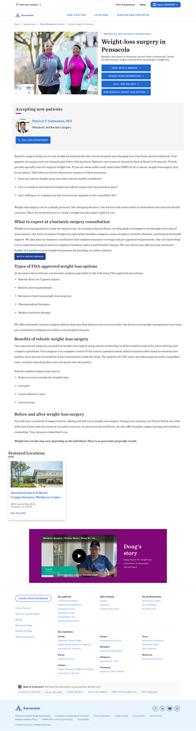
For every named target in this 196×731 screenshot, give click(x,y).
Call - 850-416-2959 (124, 84)
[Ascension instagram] (177, 708)
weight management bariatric (52, 24)
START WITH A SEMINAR (124, 68)
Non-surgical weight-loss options (124, 92)
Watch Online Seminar (30, 256)
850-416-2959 (18, 513)
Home (16, 24)
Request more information (124, 76)
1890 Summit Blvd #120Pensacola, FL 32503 (23, 505)
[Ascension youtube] (170, 708)
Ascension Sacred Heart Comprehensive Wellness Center (36, 494)
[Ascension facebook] (155, 708)
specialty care (29, 24)
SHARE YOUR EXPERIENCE (33, 598)
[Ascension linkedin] (162, 708)
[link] (125, 4)
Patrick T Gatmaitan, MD (52, 121)
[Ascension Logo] (27, 710)
